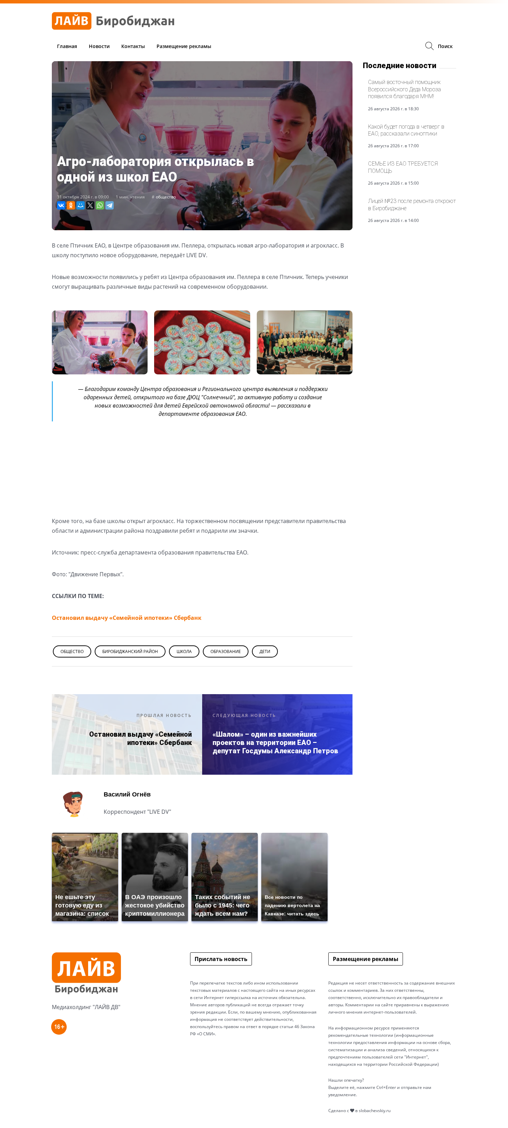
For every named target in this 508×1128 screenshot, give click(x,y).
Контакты (133, 46)
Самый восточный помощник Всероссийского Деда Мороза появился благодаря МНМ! (404, 89)
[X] (90, 205)
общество (166, 197)
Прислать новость (221, 959)
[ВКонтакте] (61, 205)
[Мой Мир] (80, 205)
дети (265, 651)
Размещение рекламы (184, 46)
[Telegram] (109, 205)
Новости (99, 46)
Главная (67, 46)
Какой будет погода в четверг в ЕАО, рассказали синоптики (406, 130)
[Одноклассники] (71, 205)
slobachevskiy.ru (375, 1110)
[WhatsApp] (100, 205)
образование (225, 651)
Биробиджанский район (130, 651)
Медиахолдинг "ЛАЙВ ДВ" (86, 1007)
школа (184, 651)
